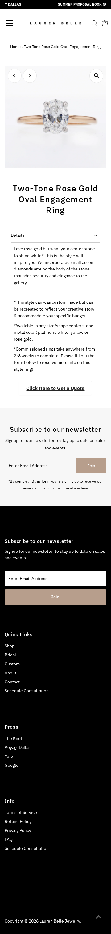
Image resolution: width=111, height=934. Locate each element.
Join (91, 465)
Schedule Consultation (27, 691)
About (10, 673)
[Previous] (15, 76)
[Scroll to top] (98, 917)
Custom (12, 664)
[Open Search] (94, 23)
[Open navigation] (16, 23)
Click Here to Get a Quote (55, 388)
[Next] (30, 76)
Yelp (9, 756)
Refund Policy (18, 821)
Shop (9, 646)
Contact (12, 682)
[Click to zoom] (96, 76)
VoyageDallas (18, 747)
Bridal (10, 655)
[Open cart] (105, 23)
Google (11, 765)
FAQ (9, 839)
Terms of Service (21, 812)
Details (17, 235)
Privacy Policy (18, 830)
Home (15, 46)
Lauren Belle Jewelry (59, 921)
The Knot (13, 738)
